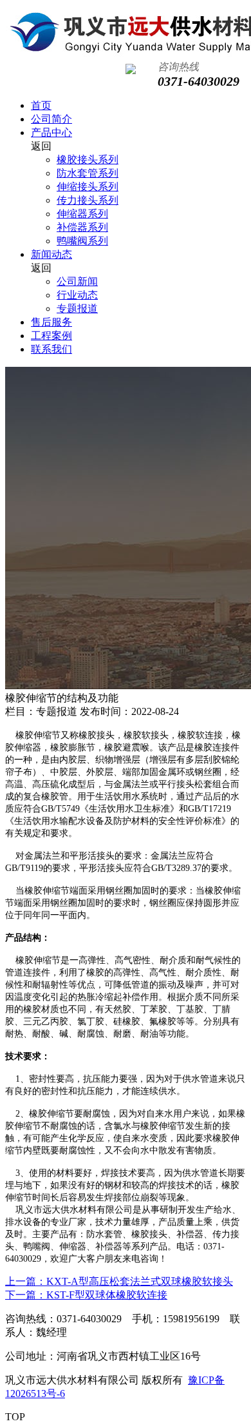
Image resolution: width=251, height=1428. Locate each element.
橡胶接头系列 (87, 159)
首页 (41, 105)
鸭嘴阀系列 (82, 240)
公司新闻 (77, 281)
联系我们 (51, 349)
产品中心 (51, 132)
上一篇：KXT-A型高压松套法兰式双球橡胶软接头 (119, 1281)
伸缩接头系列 (87, 186)
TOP (15, 1416)
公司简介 (51, 118)
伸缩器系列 (82, 213)
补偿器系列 (82, 227)
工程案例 (51, 335)
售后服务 (51, 322)
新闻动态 (51, 254)
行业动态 (77, 294)
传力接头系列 (87, 200)
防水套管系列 (87, 173)
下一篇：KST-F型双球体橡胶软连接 (86, 1294)
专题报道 (77, 308)
